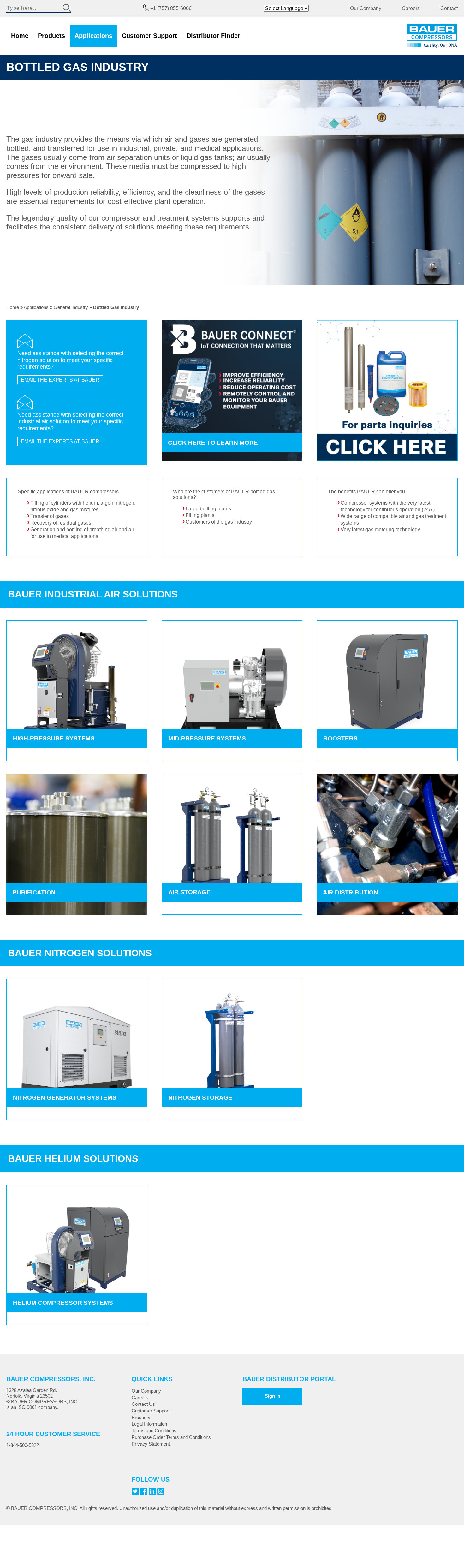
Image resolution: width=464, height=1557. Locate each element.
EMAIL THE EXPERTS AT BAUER (60, 380)
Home (19, 35)
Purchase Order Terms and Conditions (171, 1437)
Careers (411, 8)
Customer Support (149, 35)
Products (51, 35)
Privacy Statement (151, 1444)
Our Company (365, 8)
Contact (449, 8)
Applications (93, 35)
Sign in (272, 1396)
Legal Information (149, 1424)
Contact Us (143, 1404)
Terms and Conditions (154, 1430)
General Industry (71, 307)
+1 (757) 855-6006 (171, 8)
